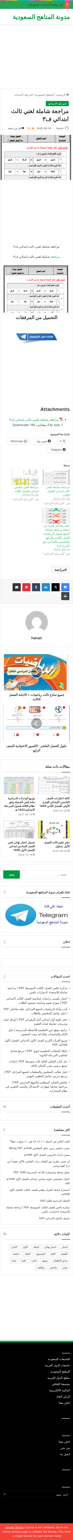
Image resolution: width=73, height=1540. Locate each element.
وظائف (40, 1267)
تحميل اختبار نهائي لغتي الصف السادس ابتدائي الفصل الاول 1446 (21, 846)
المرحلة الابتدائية (23, 94)
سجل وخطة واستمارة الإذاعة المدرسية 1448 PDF (42, 1172)
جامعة (16, 1253)
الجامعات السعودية (59, 1359)
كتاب (33, 1260)
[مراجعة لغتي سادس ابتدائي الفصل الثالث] (25, 477)
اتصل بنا (65, 1454)
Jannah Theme (14, 1527)
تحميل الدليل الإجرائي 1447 (54, 1218)
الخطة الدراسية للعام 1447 (55, 1200)
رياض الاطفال (60, 1260)
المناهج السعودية (44, 94)
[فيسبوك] (65, 587)
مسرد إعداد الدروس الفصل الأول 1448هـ (47, 1154)
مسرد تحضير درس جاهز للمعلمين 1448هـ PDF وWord (39, 1148)
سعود (45, 1260)
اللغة (53, 1253)
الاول (25, 1246)
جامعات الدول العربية (57, 1365)
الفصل (64, 1253)
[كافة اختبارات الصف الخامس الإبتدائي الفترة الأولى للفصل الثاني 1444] (54, 785)
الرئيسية (61, 94)
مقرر (65, 1267)
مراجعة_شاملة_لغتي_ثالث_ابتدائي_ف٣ (34, 420)
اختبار (65, 1246)
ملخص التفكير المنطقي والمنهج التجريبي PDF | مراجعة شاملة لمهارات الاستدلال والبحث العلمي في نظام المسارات (36, 1086)
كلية (24, 1260)
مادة (14, 1260)
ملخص (53, 1267)
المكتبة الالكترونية (59, 1390)
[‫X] (56, 587)
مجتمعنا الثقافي (61, 1384)
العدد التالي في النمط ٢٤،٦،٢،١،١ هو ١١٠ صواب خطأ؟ (40, 1141)
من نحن (65, 1448)
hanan (59, 128)
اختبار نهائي (50, 1246)
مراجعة (55, 257)
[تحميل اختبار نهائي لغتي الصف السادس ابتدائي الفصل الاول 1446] (19, 829)
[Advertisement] (36, 58)
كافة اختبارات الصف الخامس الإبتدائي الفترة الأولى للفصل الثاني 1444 (55, 801)
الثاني (14, 1246)
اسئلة (36, 1246)
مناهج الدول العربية (58, 1377)
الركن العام (63, 1396)
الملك (27, 1253)
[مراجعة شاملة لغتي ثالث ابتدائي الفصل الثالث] (56, 477)
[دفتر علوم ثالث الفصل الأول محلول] (54, 829)
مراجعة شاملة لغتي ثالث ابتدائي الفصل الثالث (58, 491)
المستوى (40, 1253)
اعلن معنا (64, 1402)
